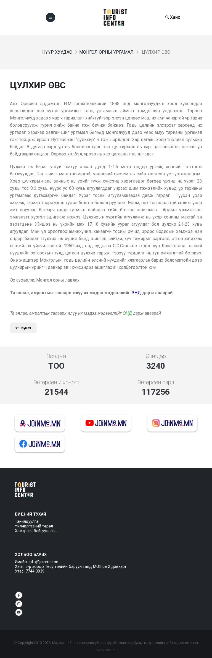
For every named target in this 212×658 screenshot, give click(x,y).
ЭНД (127, 313)
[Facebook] (19, 595)
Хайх (174, 17)
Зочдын (56, 356)
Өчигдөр (156, 356)
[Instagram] (19, 604)
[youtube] (19, 612)
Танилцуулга (26, 521)
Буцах (26, 328)
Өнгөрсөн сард (155, 382)
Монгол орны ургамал (106, 52)
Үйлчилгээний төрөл (34, 526)
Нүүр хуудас (57, 52)
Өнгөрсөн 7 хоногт (56, 382)
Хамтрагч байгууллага (36, 531)
